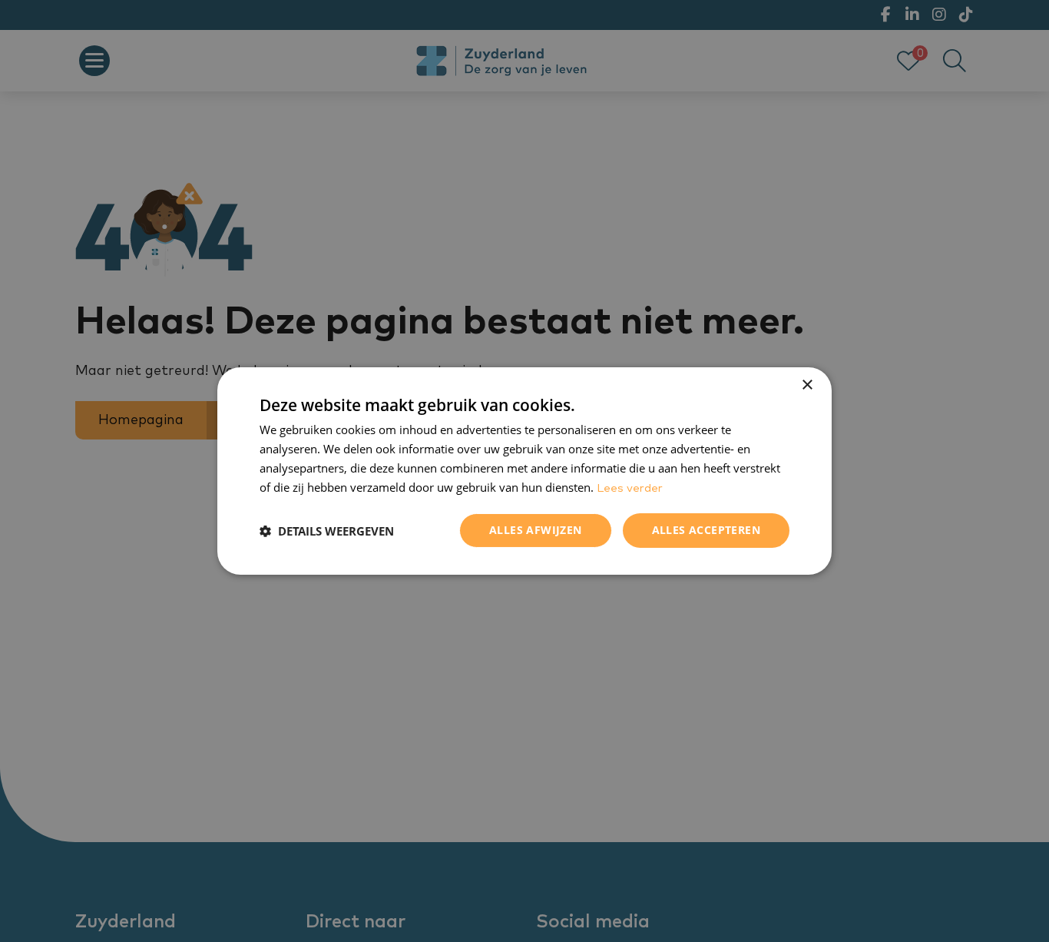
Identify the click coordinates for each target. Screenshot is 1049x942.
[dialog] (524, 471)
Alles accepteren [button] (706, 529)
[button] (327, 530)
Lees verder (630, 488)
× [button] (806, 385)
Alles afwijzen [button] (535, 529)
